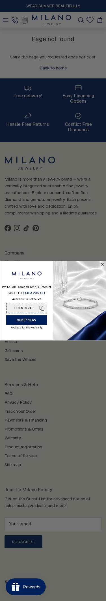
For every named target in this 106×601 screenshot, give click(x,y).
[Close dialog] (102, 264)
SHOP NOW (26, 319)
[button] (26, 308)
